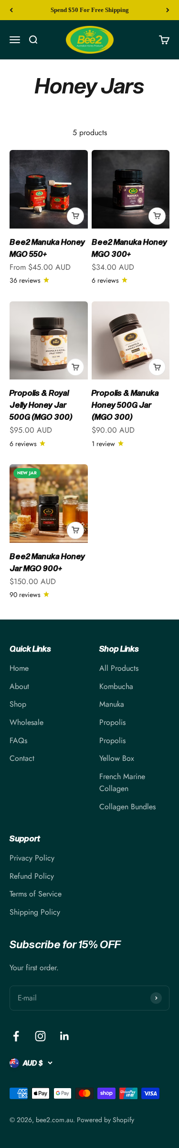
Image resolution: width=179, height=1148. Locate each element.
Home (19, 668)
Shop (18, 704)
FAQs (18, 740)
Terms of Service (36, 893)
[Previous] (11, 10)
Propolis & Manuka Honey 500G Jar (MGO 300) (125, 404)
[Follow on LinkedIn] (64, 1036)
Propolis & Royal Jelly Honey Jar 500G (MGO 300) (41, 404)
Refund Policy (32, 876)
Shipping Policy (35, 912)
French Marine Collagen (122, 782)
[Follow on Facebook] (16, 1036)
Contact (22, 758)
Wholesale (26, 722)
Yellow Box (116, 758)
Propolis (112, 722)
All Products (118, 668)
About (19, 686)
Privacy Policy (32, 857)
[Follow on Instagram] (40, 1036)
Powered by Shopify (105, 1120)
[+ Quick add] (75, 216)
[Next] (167, 10)
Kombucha (116, 686)
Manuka (111, 704)
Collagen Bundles (127, 806)
